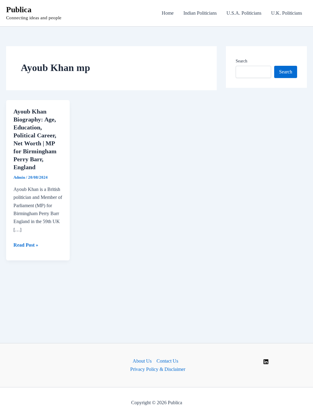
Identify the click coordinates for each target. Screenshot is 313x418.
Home (168, 13)
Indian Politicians (200, 13)
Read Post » (25, 245)
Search (241, 61)
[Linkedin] (266, 361)
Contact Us (167, 361)
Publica (18, 9)
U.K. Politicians (286, 13)
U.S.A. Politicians (243, 13)
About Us (142, 361)
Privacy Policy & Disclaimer (157, 369)
